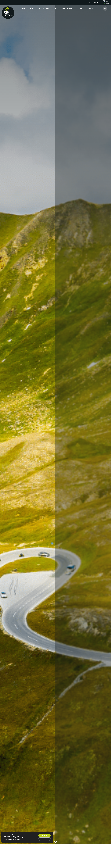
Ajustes (44, 839)
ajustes (19, 839)
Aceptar (44, 835)
